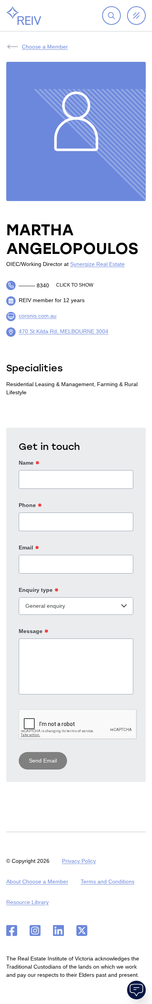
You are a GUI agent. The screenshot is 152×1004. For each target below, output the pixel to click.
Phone (27, 505)
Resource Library (27, 902)
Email (26, 547)
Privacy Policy (79, 861)
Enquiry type (36, 590)
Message (30, 631)
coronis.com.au (38, 316)
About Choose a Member (37, 881)
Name (26, 463)
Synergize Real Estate (97, 264)
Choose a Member (45, 47)
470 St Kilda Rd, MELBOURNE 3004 (63, 331)
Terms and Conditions (107, 881)
